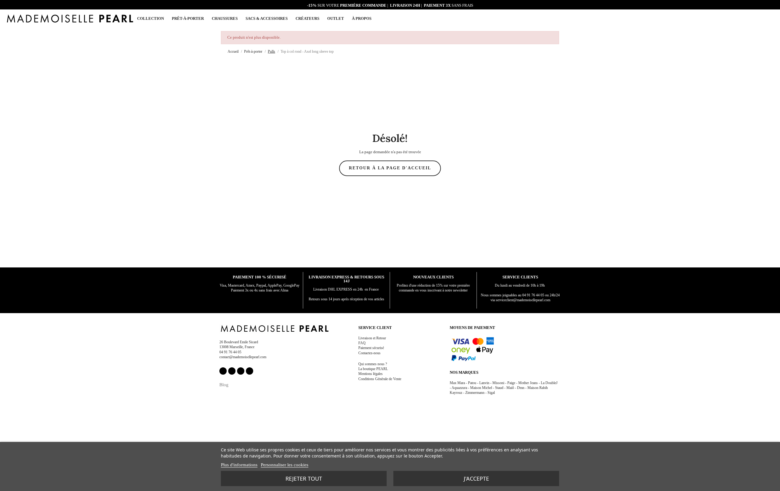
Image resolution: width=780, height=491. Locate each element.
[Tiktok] (249, 371)
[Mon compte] (757, 19)
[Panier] (771, 18)
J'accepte (476, 478)
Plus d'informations (239, 464)
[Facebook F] (223, 371)
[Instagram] (232, 371)
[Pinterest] (240, 371)
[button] (764, 18)
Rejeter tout (303, 478)
